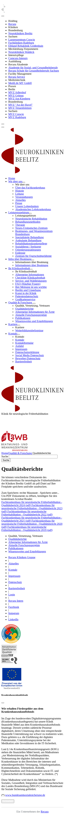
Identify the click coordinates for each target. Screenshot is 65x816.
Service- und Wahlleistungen (31, 280)
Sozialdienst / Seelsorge (28, 246)
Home (11, 178)
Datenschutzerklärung (27, 352)
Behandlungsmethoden (27, 221)
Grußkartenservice (25, 299)
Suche (4, 456)
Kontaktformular (24, 342)
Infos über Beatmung (19, 259)
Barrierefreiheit (23, 361)
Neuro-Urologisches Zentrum (31, 228)
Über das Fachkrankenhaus (30, 187)
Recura (12, 24)
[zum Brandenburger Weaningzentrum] (14, 450)
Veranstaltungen (24, 196)
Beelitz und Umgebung (28, 290)
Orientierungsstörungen (28, 249)
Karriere (12, 324)
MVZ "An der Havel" (20, 104)
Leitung (19, 193)
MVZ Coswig (16, 114)
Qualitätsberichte (24, 308)
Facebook (13, 607)
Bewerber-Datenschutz (27, 358)
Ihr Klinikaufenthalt (19, 268)
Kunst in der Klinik (25, 293)
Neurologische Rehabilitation (31, 218)
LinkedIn (13, 619)
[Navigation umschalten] (2, 124)
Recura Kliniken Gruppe (21, 557)
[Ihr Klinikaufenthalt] (31, 269)
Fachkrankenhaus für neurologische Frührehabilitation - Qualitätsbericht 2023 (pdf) (31, 508)
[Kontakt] (18, 334)
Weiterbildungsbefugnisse (29, 330)
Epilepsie (20, 252)
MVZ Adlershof (17, 92)
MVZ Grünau (16, 95)
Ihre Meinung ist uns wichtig (31, 287)
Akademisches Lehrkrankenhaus (33, 209)
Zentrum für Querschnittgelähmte (33, 255)
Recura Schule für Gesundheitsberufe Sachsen (33, 70)
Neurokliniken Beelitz (20, 33)
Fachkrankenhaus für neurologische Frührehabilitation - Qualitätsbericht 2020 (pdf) (31, 523)
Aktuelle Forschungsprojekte (31, 314)
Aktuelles (20, 200)
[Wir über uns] (23, 182)
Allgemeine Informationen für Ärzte (35, 311)
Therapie (20, 224)
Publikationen (22, 318)
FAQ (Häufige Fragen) (27, 283)
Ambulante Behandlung (28, 240)
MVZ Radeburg (17, 117)
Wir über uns (15, 181)
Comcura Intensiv (18, 58)
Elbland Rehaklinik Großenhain (25, 45)
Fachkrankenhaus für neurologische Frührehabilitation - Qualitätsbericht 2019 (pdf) (27, 528)
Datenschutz (15, 582)
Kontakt (12, 333)
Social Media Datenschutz (29, 355)
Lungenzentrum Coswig (21, 39)
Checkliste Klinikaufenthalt (30, 277)
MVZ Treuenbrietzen (20, 107)
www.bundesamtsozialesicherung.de (25, 795)
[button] (11, 688)
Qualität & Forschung (20, 302)
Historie (19, 190)
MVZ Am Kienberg (19, 98)
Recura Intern (15, 600)
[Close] (2, 16)
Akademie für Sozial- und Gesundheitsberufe (33, 67)
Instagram (13, 613)
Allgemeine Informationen (29, 274)
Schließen (8, 801)
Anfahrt (19, 346)
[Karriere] (18, 325)
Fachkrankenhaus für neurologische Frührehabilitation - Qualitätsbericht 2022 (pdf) (27, 513)
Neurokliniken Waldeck (21, 52)
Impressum (21, 349)
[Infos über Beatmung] (32, 259)
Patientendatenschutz (26, 296)
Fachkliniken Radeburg (21, 42)
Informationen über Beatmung (31, 265)
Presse (18, 203)
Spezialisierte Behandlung (29, 237)
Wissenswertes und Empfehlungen (34, 321)
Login (11, 594)
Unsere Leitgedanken (27, 206)
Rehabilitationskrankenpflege (31, 243)
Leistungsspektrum (18, 212)
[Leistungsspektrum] (30, 213)
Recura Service (16, 76)
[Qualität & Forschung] (34, 303)
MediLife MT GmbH (20, 83)
